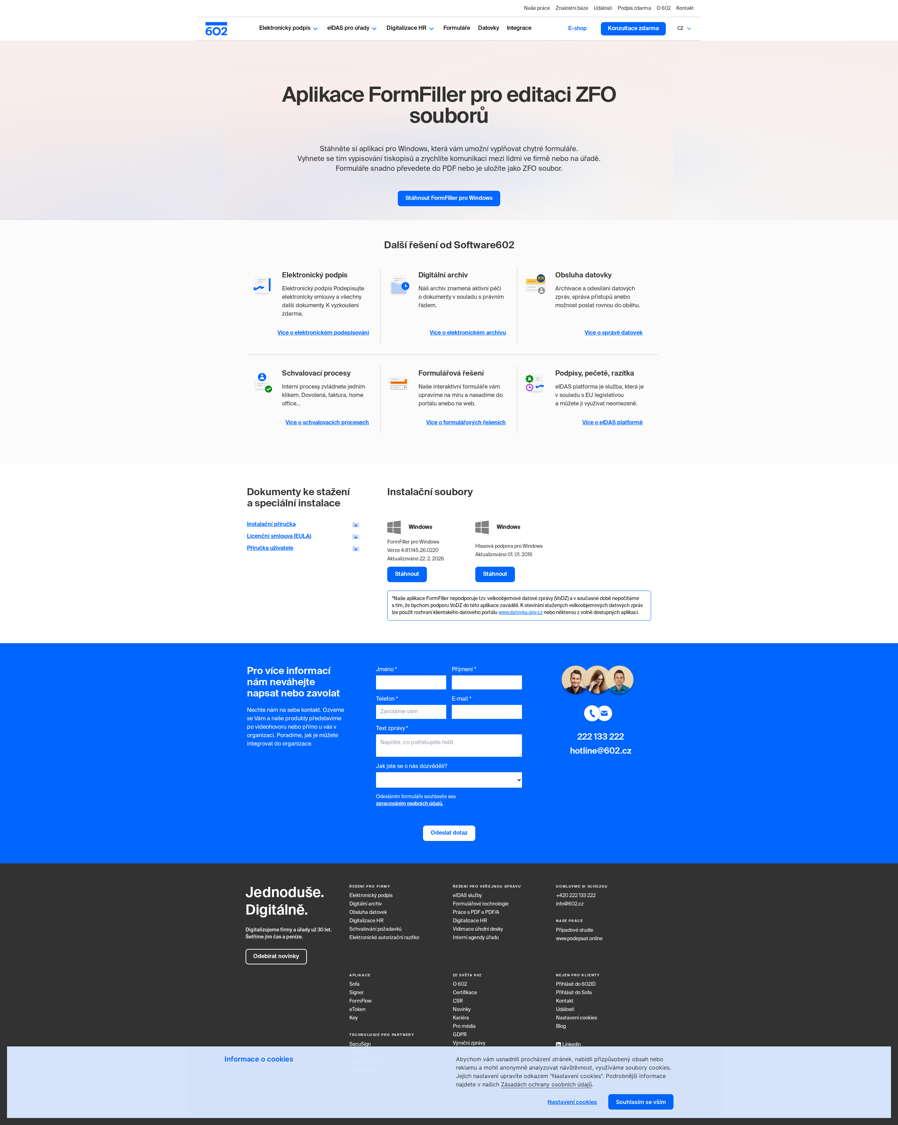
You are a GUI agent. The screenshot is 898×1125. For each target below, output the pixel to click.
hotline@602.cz (600, 751)
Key (353, 1018)
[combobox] (680, 28)
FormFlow (360, 1001)
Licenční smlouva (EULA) (279, 536)
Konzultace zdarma (633, 29)
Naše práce (537, 8)
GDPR (460, 1034)
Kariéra (461, 1018)
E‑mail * (461, 699)
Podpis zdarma (634, 8)
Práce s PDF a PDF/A (476, 912)
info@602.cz (570, 904)
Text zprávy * (392, 729)
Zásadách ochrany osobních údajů (546, 1084)
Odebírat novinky (276, 956)
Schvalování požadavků (375, 929)
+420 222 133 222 (576, 895)
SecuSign (360, 1044)
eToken (357, 1009)
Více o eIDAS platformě (612, 423)
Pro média (464, 1026)
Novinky (462, 1009)
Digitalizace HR (407, 28)
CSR (458, 1001)
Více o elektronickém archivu (468, 333)
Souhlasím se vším (641, 1101)
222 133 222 (600, 737)
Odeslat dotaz (449, 833)
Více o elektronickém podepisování (323, 333)
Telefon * (387, 699)
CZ (680, 28)
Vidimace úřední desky (478, 929)
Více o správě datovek (614, 333)
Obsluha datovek (368, 912)
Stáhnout (407, 574)
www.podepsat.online (579, 938)
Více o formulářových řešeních (466, 423)
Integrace (519, 28)
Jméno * (386, 670)
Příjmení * (464, 670)
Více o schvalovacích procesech (327, 423)
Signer (356, 992)
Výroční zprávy (469, 1043)
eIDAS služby (467, 895)
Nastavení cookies (576, 1018)
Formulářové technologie (481, 904)
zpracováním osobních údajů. (409, 803)
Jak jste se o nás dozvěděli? (411, 766)
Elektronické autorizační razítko (384, 937)
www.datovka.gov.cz (520, 612)
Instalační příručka (271, 524)
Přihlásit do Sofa (574, 992)
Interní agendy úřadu (476, 937)
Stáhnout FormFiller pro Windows (449, 198)
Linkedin (571, 1044)
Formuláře (456, 28)
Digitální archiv (365, 904)
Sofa (354, 984)
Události (603, 8)
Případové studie (574, 930)
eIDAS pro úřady (348, 28)
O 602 (664, 8)
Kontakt (685, 8)
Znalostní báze (572, 8)
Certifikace (465, 992)
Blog (561, 1026)
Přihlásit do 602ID (576, 984)
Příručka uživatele (270, 548)
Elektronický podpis (284, 28)
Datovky (488, 28)
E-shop (577, 29)
